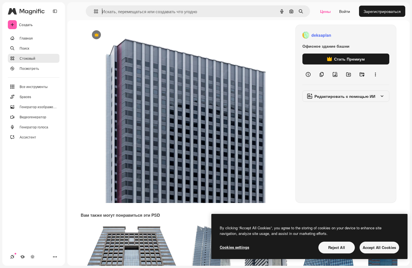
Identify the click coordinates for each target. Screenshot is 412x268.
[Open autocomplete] (93, 11)
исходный (123, 35)
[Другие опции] (375, 74)
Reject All (336, 247)
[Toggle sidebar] (54, 11)
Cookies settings (234, 247)
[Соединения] (12, 256)
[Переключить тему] (32, 256)
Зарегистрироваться (382, 11)
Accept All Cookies (379, 247)
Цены (325, 11)
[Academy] (22, 256)
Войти (344, 11)
